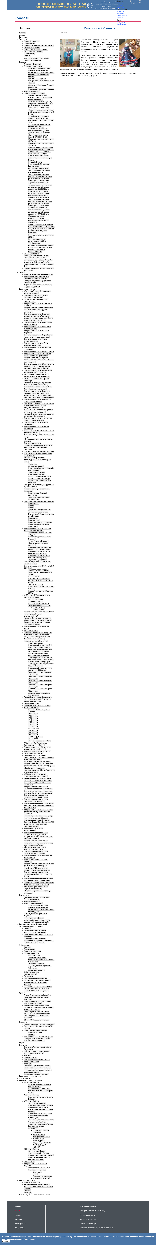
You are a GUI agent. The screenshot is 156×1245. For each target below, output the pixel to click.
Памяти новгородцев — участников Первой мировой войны (37, 1002)
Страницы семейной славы (38, 1153)
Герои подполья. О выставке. (39, 1168)
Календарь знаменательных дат (36, 256)
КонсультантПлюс (35, 1032)
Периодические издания (42, 1176)
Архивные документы (36, 970)
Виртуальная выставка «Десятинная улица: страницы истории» (38, 419)
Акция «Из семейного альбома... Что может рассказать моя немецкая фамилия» (37, 997)
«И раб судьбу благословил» (34, 768)
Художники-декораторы (37, 560)
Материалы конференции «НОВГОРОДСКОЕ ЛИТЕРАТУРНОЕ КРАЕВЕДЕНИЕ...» (41, 910)
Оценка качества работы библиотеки (38, 987)
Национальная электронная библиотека (39, 1024)
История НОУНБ (34, 955)
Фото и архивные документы (39, 497)
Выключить (121, 11)
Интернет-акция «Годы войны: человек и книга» (39, 1085)
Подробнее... (29, 1239)
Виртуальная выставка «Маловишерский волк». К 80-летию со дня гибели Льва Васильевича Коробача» (38, 446)
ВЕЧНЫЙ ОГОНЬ (34, 1128)
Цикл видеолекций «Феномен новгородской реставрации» (35, 931)
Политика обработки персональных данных (96, 1228)
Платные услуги (30, 283)
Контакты (27, 947)
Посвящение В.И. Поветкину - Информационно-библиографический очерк (39, 166)
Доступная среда (26, 1078)
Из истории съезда (35, 599)
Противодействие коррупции (30, 1076)
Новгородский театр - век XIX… (39, 645)
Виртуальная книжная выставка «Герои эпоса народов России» (39, 613)
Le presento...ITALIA (31, 616)
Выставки (23, 37)
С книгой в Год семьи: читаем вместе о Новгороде (39, 126)
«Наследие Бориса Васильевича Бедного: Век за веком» (36, 888)
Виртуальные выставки (28, 289)
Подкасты (27, 56)
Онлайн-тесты (29, 54)
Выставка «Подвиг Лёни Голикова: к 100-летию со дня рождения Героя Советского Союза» (39, 824)
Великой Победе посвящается (30, 1080)
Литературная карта (31, 254)
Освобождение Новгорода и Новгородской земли (39, 1158)
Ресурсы (22, 62)
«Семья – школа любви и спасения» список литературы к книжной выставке (40, 97)
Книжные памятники (32, 91)
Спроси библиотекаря (32, 41)
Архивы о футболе (35, 737)
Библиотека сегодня (31, 972)
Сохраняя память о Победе (34, 745)
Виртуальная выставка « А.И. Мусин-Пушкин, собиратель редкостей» (37, 355)
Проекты (22, 993)
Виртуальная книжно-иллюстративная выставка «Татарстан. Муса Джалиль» (38, 792)
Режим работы (29, 43)
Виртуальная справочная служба (36, 276)
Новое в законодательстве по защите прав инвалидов (39, 153)
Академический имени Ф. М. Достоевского (39, 694)
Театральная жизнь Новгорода (36, 641)
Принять (6, 1241)
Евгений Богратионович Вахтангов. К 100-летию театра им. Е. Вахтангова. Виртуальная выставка (38, 699)
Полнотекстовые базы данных (39, 68)
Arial (118, 22)
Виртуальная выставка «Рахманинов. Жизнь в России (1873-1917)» (38, 371)
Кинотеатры (33, 518)
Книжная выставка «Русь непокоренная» (33, 829)
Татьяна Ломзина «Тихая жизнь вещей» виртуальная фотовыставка (39, 415)
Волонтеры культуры (27, 1180)
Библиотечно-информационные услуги (38, 274)
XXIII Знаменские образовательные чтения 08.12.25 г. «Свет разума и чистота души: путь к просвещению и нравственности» (41, 247)
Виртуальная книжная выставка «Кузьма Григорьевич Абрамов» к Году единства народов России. (38, 843)
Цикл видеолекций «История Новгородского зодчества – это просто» (39, 940)
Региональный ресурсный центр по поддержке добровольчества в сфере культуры (38, 1186)
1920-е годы (33, 716)
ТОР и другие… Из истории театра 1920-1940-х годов (41, 665)
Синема (31, 506)
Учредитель (19, 1228)
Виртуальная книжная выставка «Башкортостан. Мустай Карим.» (36, 796)
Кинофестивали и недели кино (40, 522)
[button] (133, 2)
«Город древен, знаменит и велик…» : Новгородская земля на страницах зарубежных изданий (38, 622)
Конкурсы (27, 1055)
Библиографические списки (34, 93)
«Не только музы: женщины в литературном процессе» (35, 848)
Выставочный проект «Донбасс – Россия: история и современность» (37, 375)
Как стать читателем (88, 1219)
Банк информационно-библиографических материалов (36, 1073)
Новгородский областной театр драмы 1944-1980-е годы (40, 669)
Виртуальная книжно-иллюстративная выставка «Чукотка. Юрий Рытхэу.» (38, 879)
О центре (27, 928)
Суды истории (29, 1161)
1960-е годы (33, 724)
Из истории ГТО (34, 576)
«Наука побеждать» (31, 703)
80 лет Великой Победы (37, 1151)
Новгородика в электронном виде (41, 89)
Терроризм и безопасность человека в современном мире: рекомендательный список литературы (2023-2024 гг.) (40, 203)
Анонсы (22, 35)
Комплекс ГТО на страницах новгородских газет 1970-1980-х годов (40, 581)
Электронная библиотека (33, 66)
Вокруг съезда (38, 610)
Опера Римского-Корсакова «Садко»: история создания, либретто (38, 543)
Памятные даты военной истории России (34, 1195)
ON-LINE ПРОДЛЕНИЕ (32, 47)
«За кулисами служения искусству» (37, 762)
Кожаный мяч (33, 728)
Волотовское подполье (37, 1170)
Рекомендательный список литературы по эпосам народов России (40, 158)
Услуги (21, 272)
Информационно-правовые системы (37, 285)
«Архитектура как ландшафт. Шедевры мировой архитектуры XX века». (38, 817)
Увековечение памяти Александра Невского (36, 473)
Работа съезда (38, 608)
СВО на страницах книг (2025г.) (40, 102)
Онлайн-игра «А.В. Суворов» (34, 943)
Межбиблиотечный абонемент (35, 279)
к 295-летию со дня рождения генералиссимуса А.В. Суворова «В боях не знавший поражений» (39, 757)
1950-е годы (33, 722)
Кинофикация (33, 503)
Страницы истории (35, 643)
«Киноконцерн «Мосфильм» (34, 1041)
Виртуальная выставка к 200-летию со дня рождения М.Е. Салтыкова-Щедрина (39, 765)
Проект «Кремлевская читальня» (36, 1012)
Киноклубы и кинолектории (38, 524)
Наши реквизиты (30, 974)
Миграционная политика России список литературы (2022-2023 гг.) (41, 148)
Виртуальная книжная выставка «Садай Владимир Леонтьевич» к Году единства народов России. (39, 805)
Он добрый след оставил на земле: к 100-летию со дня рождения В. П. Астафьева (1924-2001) (41, 119)
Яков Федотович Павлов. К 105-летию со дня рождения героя (39, 432)
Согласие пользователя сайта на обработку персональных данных (36, 990)
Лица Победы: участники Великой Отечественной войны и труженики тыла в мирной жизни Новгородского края (41, 1123)
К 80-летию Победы (31, 1149)
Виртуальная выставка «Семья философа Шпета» (35, 340)
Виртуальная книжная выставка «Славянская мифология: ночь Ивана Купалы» (38, 874)
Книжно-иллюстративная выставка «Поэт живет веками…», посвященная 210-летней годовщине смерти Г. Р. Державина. (38, 782)
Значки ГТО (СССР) (35, 585)
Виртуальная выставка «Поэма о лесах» (39, 351)
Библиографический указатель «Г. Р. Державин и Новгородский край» (37, 921)
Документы (28, 976)
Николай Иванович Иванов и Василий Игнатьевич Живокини (40, 648)
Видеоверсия (33, 499)
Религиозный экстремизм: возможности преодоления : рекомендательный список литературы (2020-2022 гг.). (39, 194)
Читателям (23, 39)
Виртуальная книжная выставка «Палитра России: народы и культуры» (38, 788)
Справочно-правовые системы (35, 258)
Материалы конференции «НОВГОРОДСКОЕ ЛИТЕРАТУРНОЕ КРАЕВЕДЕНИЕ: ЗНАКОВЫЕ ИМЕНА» (41, 73)
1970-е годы (33, 726)
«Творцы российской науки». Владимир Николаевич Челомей (38, 838)
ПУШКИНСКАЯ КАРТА (32, 287)
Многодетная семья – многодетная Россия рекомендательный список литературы (38, 219)
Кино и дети (32, 526)
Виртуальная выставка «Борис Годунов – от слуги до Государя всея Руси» (38, 336)
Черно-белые (122, 16)
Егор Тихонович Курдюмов (38, 651)
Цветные (120, 18)
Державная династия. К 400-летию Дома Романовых (37, 563)
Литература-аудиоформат (34, 918)
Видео (21, 1043)
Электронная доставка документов (37, 281)
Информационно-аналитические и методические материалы (37, 1052)
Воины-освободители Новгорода (41, 1131)
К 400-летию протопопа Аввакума (37, 1014)
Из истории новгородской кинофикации (39, 501)
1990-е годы (33, 732)
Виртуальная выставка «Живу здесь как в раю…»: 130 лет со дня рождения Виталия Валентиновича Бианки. (39, 366)
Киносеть (32, 508)
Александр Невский (35, 466)
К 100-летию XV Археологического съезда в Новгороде (37, 596)
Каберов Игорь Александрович (39, 1140)
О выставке (32, 464)
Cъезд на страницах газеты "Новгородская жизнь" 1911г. (39, 604)
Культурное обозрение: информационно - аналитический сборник (41, 81)
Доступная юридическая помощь (36, 58)
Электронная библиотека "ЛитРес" (37, 262)
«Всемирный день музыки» (34, 753)
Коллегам (23, 1045)
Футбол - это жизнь (31, 707)
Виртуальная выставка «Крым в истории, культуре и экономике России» (39, 359)
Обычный (120, 3)
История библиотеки (31, 953)
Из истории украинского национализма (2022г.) (37, 240)
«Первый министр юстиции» (34, 458)
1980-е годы (33, 730)
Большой (120, 7)
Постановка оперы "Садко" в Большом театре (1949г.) (39, 556)
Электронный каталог (32, 64)
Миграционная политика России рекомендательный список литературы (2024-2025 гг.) (40, 106)
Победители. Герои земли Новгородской (38, 1117)
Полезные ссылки (30, 1057)
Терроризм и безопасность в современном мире (39, 171)
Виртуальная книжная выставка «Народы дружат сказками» (36, 852)
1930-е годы (33, 718)
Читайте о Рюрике (30, 630)
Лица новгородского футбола (39, 741)
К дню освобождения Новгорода (40, 1105)
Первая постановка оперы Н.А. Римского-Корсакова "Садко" (40, 548)
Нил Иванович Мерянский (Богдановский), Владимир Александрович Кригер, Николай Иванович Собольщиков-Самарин (41, 656)
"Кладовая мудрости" (36, 964)
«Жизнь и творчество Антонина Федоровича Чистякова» (36, 296)
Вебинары (28, 1064)
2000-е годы (33, 735)
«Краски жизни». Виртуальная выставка (39, 451)
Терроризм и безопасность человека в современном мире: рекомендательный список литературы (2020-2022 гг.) (40, 186)
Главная (18, 1206)
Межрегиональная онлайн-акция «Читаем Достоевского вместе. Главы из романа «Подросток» (39, 1007)
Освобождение (29, 362)
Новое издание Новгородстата (40, 1114)
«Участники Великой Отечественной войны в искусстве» (37, 292)
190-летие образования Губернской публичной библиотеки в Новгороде (41, 960)
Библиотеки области (31, 1061)
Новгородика (24, 895)
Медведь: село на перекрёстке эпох (37, 751)
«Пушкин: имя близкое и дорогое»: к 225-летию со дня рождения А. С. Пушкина (41, 112)
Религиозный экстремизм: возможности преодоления (38, 130)
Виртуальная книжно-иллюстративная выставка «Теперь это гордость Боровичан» (38, 310)
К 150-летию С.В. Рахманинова (35, 743)
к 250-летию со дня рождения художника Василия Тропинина (35, 775)
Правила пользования (32, 60)
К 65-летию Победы (31, 1082)
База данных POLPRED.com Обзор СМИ (38, 260)
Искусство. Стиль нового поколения (37, 618)
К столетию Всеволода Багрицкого (37, 705)
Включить (120, 14)
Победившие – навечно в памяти (40, 1155)
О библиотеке (24, 945)
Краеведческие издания (33, 903)
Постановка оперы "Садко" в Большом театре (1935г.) (39, 552)
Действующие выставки (33, 52)
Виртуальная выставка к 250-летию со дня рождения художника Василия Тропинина (38, 812)
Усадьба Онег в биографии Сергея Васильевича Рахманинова (37, 638)
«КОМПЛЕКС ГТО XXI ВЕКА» (38, 570)
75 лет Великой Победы (37, 1103)
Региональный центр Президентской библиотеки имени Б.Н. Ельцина (33, 925)
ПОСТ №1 (36, 1147)
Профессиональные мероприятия (36, 1059)
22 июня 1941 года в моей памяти (36, 1020)
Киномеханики (34, 520)
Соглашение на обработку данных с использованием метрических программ (37, 982)
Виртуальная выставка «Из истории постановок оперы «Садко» (37, 529)
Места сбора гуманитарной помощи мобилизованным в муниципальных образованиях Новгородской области (38, 1068)
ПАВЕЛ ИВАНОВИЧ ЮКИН (37, 137)
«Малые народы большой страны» (37, 820)
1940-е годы (33, 720)
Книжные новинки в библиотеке (36, 49)
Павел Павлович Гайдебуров (39, 662)
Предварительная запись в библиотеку (38, 45)
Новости (22, 33)
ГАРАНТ (31, 1034)
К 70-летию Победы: (31, 1095)
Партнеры (23, 1022)
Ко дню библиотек (35, 162)
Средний (120, 5)
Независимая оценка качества (35, 978)
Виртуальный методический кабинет (38, 1047)
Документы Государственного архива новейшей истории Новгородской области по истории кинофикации (41, 513)
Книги (35, 1174)
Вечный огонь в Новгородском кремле (41, 1135)
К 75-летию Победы (31, 1101)
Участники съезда (35, 601)
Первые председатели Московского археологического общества (37, 748)
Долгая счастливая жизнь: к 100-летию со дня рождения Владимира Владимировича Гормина (39, 406)
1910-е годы (33, 714)
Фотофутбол (33, 739)
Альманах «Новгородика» (38, 905)
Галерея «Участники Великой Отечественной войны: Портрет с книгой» (40, 1091)
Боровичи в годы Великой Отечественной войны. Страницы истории (40, 1109)
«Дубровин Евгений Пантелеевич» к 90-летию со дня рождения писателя (39, 883)
